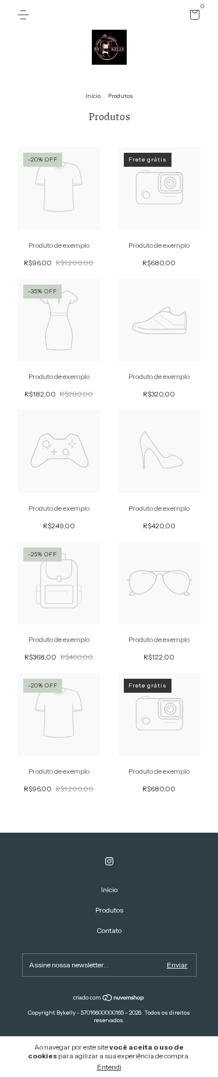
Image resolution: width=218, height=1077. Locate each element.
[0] (193, 16)
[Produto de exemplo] (59, 227)
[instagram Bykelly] (109, 861)
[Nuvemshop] (109, 999)
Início (93, 96)
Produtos (109, 910)
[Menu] (25, 15)
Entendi (109, 1066)
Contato (109, 930)
